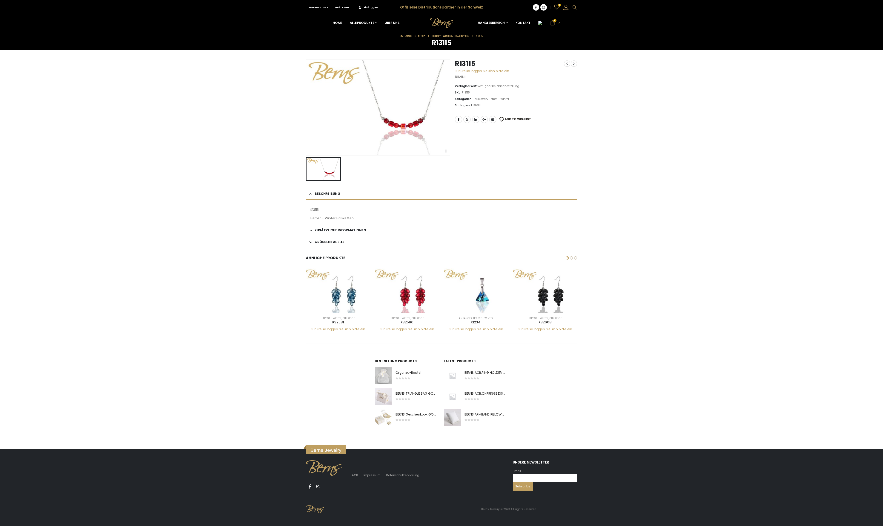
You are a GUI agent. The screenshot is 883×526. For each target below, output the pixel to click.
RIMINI (477, 105)
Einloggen (371, 7)
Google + (484, 119)
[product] (338, 291)
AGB (355, 475)
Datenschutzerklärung (402, 475)
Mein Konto (343, 7)
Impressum (372, 475)
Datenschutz (318, 7)
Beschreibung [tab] (327, 193)
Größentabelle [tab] (329, 242)
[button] (567, 258)
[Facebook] (536, 7)
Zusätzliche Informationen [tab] (340, 230)
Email (517, 471)
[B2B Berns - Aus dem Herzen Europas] (441, 23)
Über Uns (392, 22)
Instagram (318, 486)
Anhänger (465, 318)
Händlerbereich (491, 22)
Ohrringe (349, 318)
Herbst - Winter (499, 99)
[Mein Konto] (566, 7)
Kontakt (523, 22)
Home (337, 22)
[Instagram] (543, 7)
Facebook (458, 119)
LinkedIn (475, 119)
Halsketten (480, 99)
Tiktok (326, 486)
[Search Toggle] (574, 7)
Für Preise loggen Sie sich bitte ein (482, 71)
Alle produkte (362, 22)
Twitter (467, 119)
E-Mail (492, 119)
